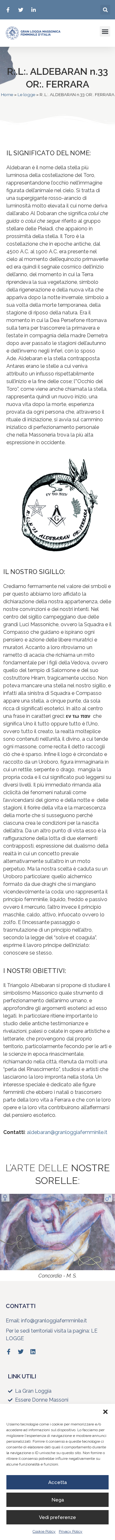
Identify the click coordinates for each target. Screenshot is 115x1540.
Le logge (26, 94)
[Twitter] (21, 1351)
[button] (105, 1412)
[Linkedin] (33, 1351)
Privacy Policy (70, 1531)
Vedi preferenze (57, 1517)
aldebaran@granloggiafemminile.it (67, 1132)
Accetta (57, 1482)
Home (7, 94)
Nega (57, 1500)
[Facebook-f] (9, 1351)
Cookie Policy (44, 1531)
